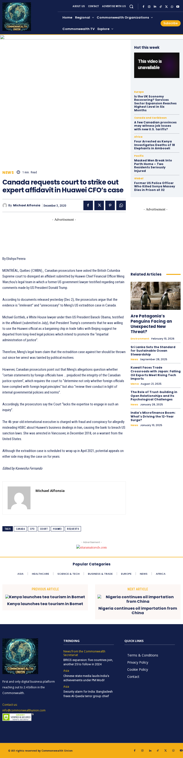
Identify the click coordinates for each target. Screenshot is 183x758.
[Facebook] (143, 7)
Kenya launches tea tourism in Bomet (45, 604)
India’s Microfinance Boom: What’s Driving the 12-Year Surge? (153, 416)
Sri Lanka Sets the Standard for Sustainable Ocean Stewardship (153, 350)
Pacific (139, 156)
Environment (140, 338)
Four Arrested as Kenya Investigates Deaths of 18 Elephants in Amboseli (154, 144)
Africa (138, 137)
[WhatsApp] (172, 7)
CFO (32, 529)
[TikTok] (160, 7)
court (44, 529)
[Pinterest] (110, 205)
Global (138, 178)
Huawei (57, 529)
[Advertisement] (89, 232)
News (8, 172)
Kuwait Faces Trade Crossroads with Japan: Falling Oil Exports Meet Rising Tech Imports (156, 373)
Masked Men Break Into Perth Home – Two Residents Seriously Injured (153, 165)
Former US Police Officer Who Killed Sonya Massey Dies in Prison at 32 (154, 186)
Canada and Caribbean (150, 118)
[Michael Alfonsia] (5, 205)
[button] (131, 6)
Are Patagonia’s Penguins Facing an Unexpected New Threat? (151, 324)
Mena (135, 383)
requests (73, 529)
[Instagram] (149, 7)
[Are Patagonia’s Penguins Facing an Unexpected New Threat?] (156, 296)
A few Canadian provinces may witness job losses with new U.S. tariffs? (155, 125)
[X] (166, 7)
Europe (139, 92)
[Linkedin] (155, 7)
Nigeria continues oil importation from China (137, 610)
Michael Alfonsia (26, 205)
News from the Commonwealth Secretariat (84, 653)
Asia (66, 670)
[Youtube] (178, 7)
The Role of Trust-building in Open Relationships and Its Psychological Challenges (154, 395)
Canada (20, 529)
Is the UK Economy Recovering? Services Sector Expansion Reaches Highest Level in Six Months (155, 103)
